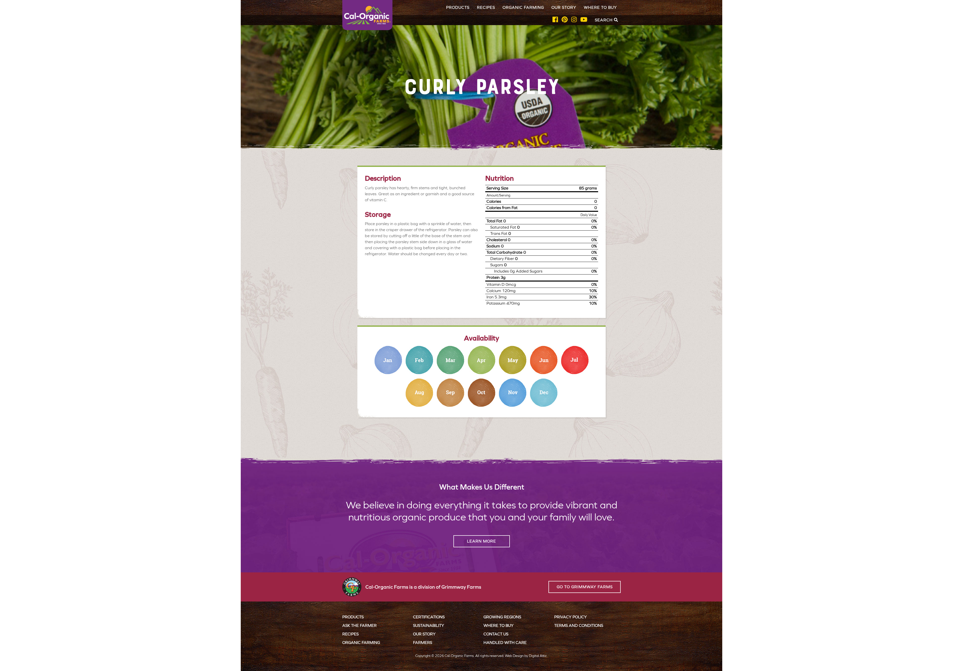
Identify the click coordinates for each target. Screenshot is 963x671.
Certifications (429, 617)
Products (457, 7)
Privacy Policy (570, 617)
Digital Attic (538, 656)
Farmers (422, 642)
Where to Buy (600, 7)
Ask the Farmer (359, 625)
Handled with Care (505, 642)
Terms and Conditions (578, 625)
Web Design (514, 656)
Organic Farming (523, 7)
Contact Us (496, 634)
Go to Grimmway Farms (585, 586)
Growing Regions (502, 617)
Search (604, 20)
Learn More (481, 541)
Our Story (563, 7)
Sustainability (428, 625)
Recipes (486, 7)
